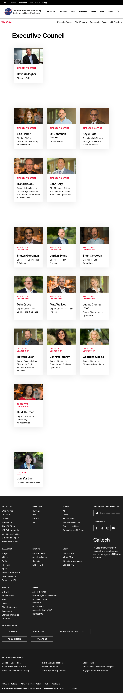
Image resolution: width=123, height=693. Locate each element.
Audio (4, 561)
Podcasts (6, 564)
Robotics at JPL (9, 580)
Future (35, 518)
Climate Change (9, 607)
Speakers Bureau (40, 557)
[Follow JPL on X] (102, 528)
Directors (6, 514)
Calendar (36, 561)
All (33, 522)
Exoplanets (7, 611)
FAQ (46, 684)
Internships (7, 522)
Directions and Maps (72, 561)
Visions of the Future (11, 572)
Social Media (38, 606)
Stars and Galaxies (71, 522)
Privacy (24, 684)
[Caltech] (101, 540)
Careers (5, 518)
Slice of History (9, 576)
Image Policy (36, 684)
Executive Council (10, 541)
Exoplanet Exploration (52, 662)
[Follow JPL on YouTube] (113, 528)
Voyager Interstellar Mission (95, 670)
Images (5, 553)
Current (36, 510)
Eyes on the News (71, 526)
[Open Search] (118, 12)
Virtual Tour (68, 557)
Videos (5, 557)
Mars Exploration (50, 666)
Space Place (88, 662)
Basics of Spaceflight (11, 662)
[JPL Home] (27, 11)
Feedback (56, 684)
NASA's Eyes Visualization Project (98, 666)
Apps (4, 568)
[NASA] (8, 11)
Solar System (69, 518)
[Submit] (97, 513)
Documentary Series (11, 533)
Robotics (6, 618)
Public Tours (68, 553)
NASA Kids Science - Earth (14, 666)
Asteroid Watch (39, 591)
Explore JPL (37, 564)
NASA (4, 684)
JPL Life (5, 591)
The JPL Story (8, 526)
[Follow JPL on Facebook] (96, 528)
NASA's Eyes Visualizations (44, 595)
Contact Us (37, 613)
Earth (65, 514)
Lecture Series (39, 553)
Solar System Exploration (54, 670)
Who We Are (7, 510)
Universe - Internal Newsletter (40, 601)
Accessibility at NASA (42, 610)
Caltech (14, 684)
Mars (4, 599)
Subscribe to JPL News (73, 530)
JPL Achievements (10, 530)
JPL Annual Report (10, 537)
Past (34, 514)
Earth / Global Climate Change (16, 670)
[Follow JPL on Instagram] (108, 528)
